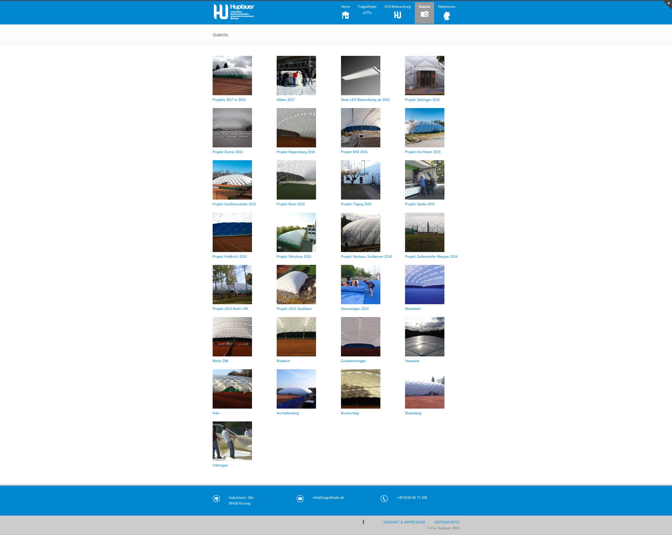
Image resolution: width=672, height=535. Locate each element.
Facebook (363, 522)
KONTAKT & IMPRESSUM (404, 522)
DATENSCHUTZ (446, 522)
